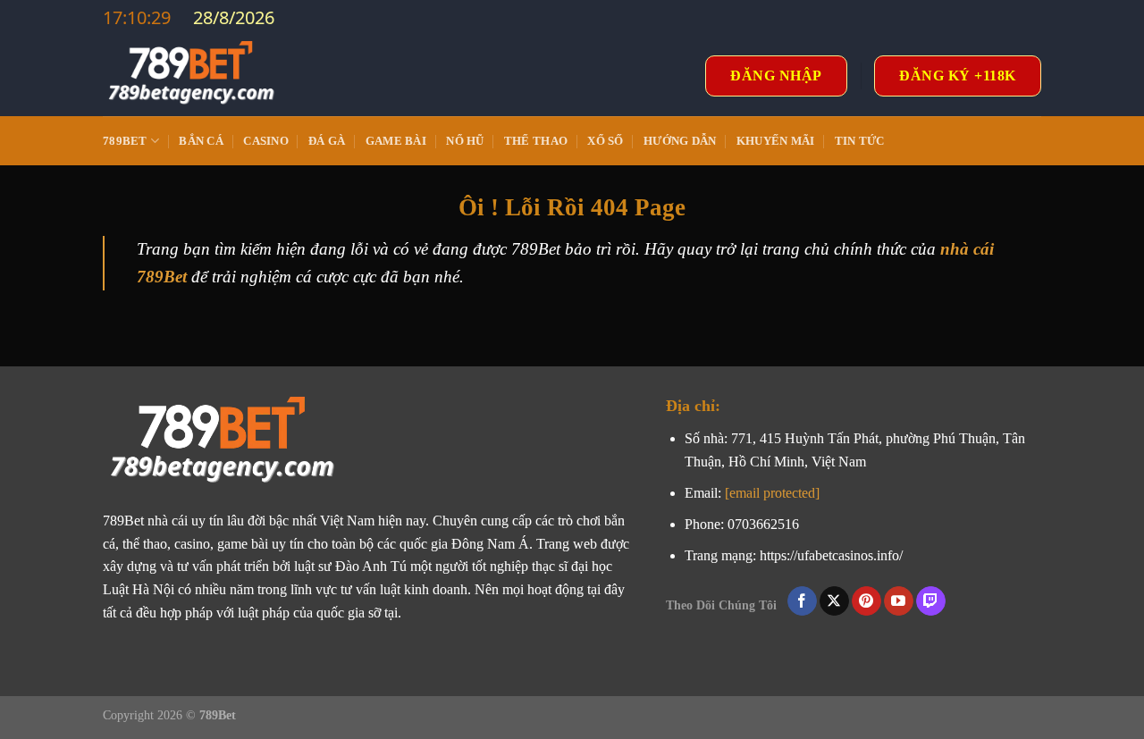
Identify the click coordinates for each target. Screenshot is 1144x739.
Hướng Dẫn (680, 141)
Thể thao (536, 141)
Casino (266, 141)
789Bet (125, 141)
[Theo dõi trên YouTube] (898, 601)
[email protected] (772, 492)
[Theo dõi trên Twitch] (931, 601)
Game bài (396, 141)
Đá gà (326, 141)
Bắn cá (201, 141)
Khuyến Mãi (775, 141)
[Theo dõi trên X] (834, 601)
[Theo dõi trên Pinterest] (866, 601)
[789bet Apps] (192, 75)
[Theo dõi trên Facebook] (802, 601)
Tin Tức (860, 141)
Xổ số (605, 141)
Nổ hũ (465, 141)
